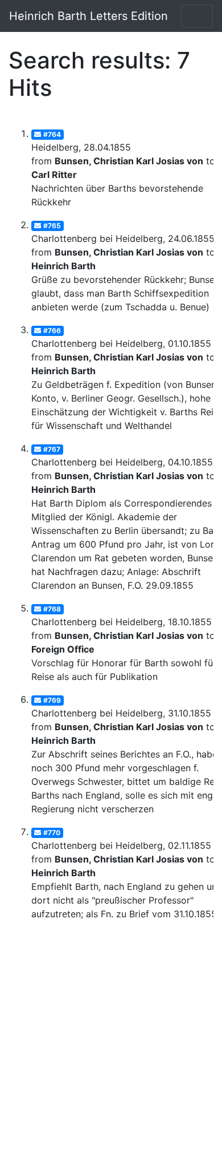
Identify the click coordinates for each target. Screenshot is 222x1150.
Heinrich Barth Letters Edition (88, 16)
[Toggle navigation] (197, 16)
